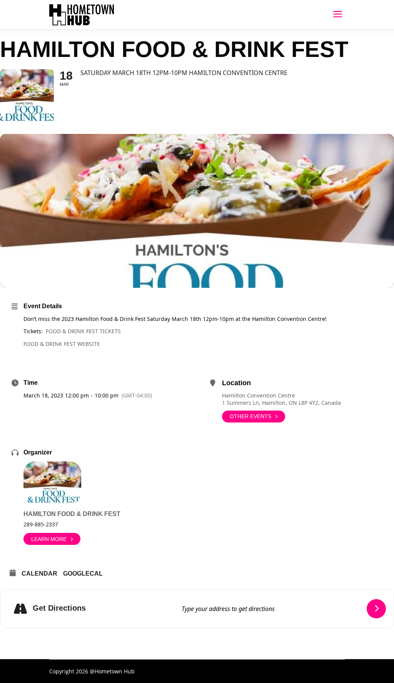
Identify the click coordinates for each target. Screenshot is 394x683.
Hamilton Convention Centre (258, 395)
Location (236, 383)
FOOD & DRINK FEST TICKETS (83, 331)
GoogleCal (83, 573)
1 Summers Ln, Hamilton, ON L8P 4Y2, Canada (281, 402)
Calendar (39, 573)
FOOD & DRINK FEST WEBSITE (61, 343)
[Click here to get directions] (376, 608)
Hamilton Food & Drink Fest (71, 514)
